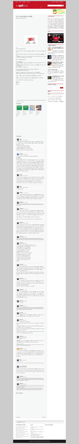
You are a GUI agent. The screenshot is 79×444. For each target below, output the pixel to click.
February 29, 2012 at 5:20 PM (23, 175)
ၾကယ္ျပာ (21, 153)
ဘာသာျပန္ (53, 99)
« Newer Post (18, 417)
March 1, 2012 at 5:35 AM (22, 243)
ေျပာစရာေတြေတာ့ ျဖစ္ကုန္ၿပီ (52, 69)
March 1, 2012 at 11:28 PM (23, 367)
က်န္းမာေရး (60, 96)
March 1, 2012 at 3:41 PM (22, 313)
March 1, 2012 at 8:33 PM (22, 360)
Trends (53, 96)
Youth (56, 96)
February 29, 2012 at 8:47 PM (23, 202)
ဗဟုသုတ (49, 99)
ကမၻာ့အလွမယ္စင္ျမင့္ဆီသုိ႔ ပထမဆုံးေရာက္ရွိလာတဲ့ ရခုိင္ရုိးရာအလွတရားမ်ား (58, 48)
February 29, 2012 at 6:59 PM (23, 187)
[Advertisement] (31, 27)
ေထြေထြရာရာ (61, 101)
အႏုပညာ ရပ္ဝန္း (55, 101)
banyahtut (21, 348)
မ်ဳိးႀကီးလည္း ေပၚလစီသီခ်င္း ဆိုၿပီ (58, 55)
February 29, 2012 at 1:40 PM (23, 154)
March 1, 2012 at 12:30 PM (23, 301)
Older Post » (44, 417)
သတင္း (57, 99)
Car (48, 96)
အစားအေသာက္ (50, 101)
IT (50, 96)
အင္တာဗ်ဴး (60, 99)
